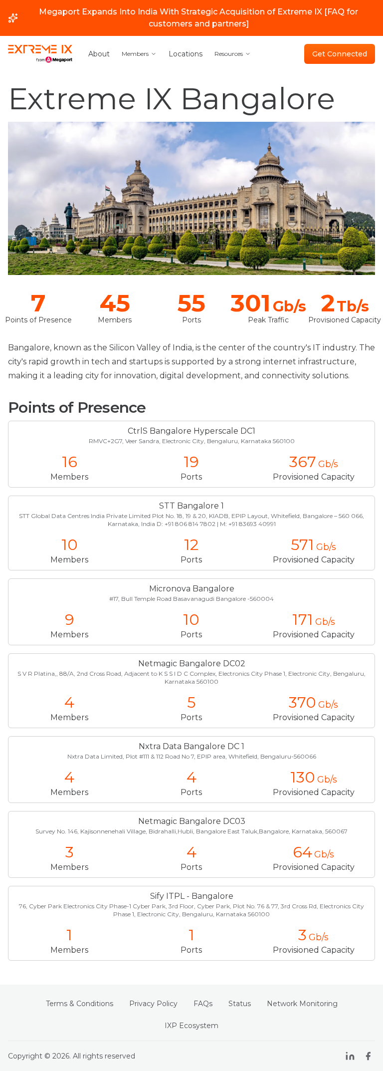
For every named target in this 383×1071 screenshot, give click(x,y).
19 (191, 462)
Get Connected (339, 53)
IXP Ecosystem (191, 1025)
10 (69, 545)
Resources (228, 53)
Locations (185, 53)
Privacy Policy (153, 1003)
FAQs (202, 1003)
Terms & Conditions (79, 1003)
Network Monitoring (302, 1003)
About (99, 53)
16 (69, 462)
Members (135, 53)
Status (239, 1003)
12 (191, 545)
